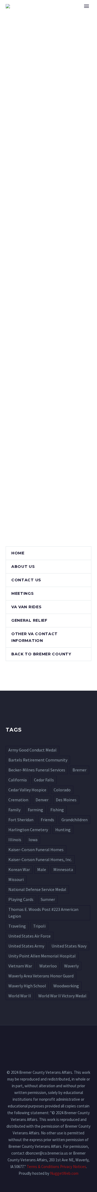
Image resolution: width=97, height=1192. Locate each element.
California (17, 779)
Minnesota (63, 869)
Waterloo (48, 966)
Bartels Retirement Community (37, 760)
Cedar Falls (44, 779)
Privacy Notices (73, 1166)
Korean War (19, 869)
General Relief (29, 620)
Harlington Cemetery (28, 829)
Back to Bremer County (41, 654)
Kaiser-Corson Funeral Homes (36, 849)
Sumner (48, 899)
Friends (47, 819)
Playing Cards (20, 899)
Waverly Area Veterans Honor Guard (41, 975)
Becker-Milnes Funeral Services (36, 769)
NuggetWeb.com (64, 1173)
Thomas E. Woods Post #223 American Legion (43, 913)
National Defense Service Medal (37, 889)
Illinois (14, 839)
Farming (35, 809)
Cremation (18, 799)
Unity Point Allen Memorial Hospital (42, 956)
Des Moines (66, 799)
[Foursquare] (48, 1040)
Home (69, 14)
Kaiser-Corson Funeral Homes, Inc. (40, 859)
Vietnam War (20, 966)
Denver (42, 799)
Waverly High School (27, 985)
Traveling (17, 926)
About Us (23, 566)
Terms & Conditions (43, 1166)
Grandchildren (74, 819)
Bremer (79, 769)
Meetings (22, 593)
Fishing (57, 809)
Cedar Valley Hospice (27, 789)
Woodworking (66, 985)
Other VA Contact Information (34, 637)
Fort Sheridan (20, 819)
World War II (19, 995)
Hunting (63, 829)
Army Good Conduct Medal (32, 750)
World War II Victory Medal (62, 995)
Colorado (62, 789)
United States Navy (68, 946)
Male (41, 869)
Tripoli (39, 926)
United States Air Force (29, 936)
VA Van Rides (26, 606)
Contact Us (26, 580)
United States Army (26, 946)
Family (14, 809)
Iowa (33, 839)
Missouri (16, 879)
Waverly (71, 966)
